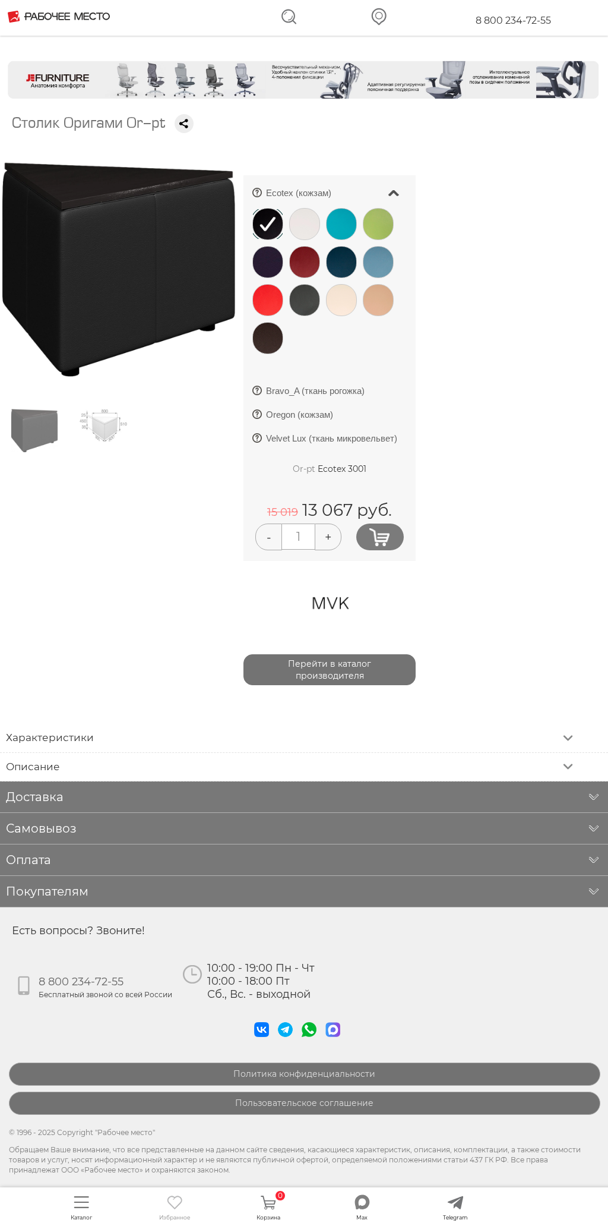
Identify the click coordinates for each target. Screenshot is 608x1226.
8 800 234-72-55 (513, 20)
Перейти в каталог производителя (329, 669)
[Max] (335, 1040)
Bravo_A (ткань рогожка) (313, 394)
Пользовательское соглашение (304, 1103)
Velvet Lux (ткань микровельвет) (329, 441)
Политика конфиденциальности (304, 1074)
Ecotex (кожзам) (336, 189)
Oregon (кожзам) (297, 418)
